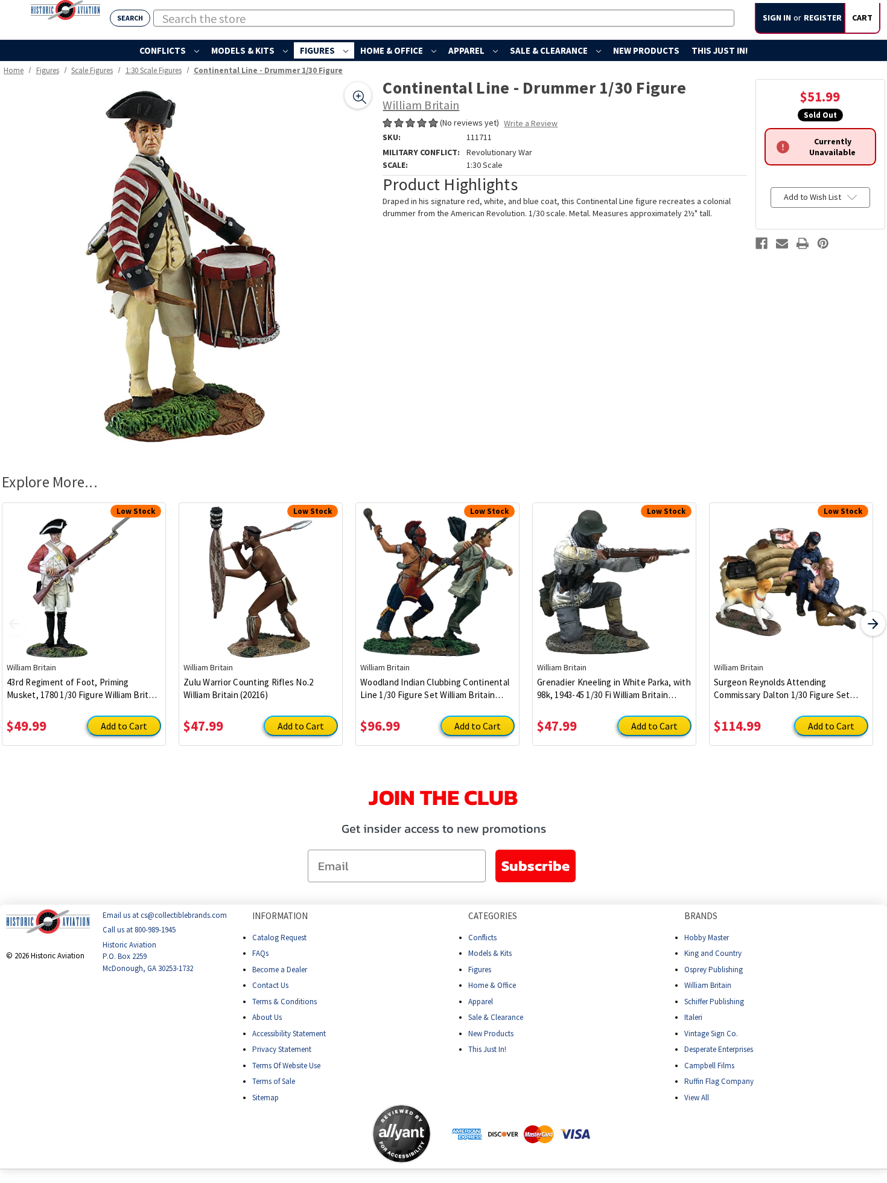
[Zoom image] (358, 95)
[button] (324, 1133)
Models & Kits (243, 50)
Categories (492, 916)
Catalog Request (279, 937)
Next (873, 624)
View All (696, 1097)
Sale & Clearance (550, 50)
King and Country (713, 953)
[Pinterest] (823, 243)
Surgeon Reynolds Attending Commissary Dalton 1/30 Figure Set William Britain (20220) (782, 688)
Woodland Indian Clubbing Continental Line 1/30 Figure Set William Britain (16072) (434, 688)
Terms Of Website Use (286, 1065)
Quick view (84, 573)
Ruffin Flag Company (719, 1081)
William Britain (707, 985)
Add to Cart (124, 726)
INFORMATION (280, 916)
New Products (646, 50)
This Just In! (719, 50)
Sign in (777, 17)
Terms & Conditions (284, 1001)
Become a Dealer (279, 969)
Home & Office (392, 50)
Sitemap (265, 1097)
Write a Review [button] (531, 123)
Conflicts (163, 50)
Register (823, 17)
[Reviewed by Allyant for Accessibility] (401, 1133)
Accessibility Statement (289, 1033)
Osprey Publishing (713, 969)
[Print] (802, 243)
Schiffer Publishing (714, 1001)
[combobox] (443, 18)
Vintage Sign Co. (711, 1033)
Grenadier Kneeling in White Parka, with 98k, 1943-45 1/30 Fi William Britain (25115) (614, 688)
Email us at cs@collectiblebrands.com (165, 915)
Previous (14, 624)
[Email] (782, 243)
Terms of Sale (273, 1081)
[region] (188, 265)
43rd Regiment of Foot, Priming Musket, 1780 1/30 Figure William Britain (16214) (83, 688)
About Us (267, 1017)
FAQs (260, 953)
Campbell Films (709, 1065)
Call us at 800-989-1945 (139, 930)
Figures (318, 50)
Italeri (693, 1017)
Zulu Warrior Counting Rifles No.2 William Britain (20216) (248, 688)
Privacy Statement (281, 1049)
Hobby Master (706, 937)
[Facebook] (761, 243)
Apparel (467, 50)
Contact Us (270, 985)
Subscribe (535, 865)
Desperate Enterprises (718, 1049)
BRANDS (700, 916)
